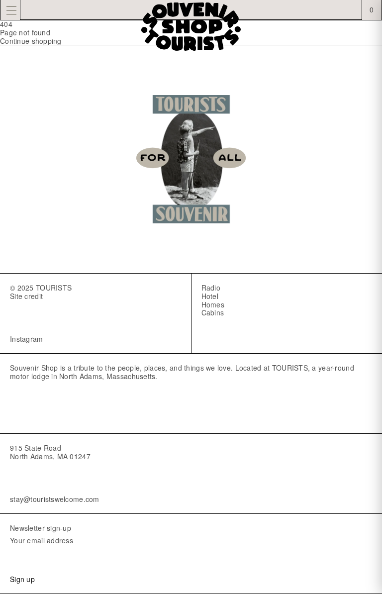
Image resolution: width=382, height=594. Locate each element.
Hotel (209, 296)
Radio (210, 288)
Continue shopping (31, 41)
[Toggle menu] (10, 10)
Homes (212, 304)
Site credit (26, 296)
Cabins (212, 312)
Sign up (22, 579)
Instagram (26, 339)
